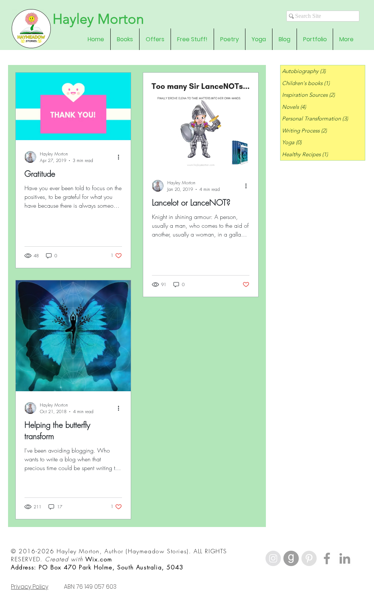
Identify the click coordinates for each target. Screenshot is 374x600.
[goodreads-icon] (291, 558)
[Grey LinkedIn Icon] (344, 558)
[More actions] (121, 157)
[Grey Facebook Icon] (327, 558)
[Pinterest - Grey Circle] (309, 558)
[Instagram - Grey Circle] (273, 558)
